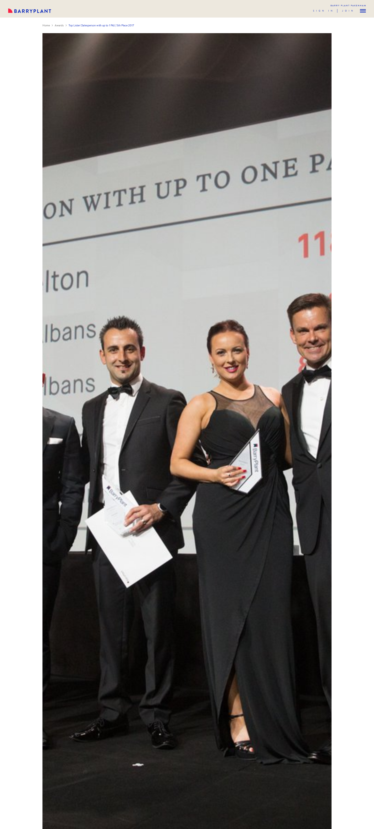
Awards (59, 25)
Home (46, 25)
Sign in (323, 10)
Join (348, 10)
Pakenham (348, 5)
